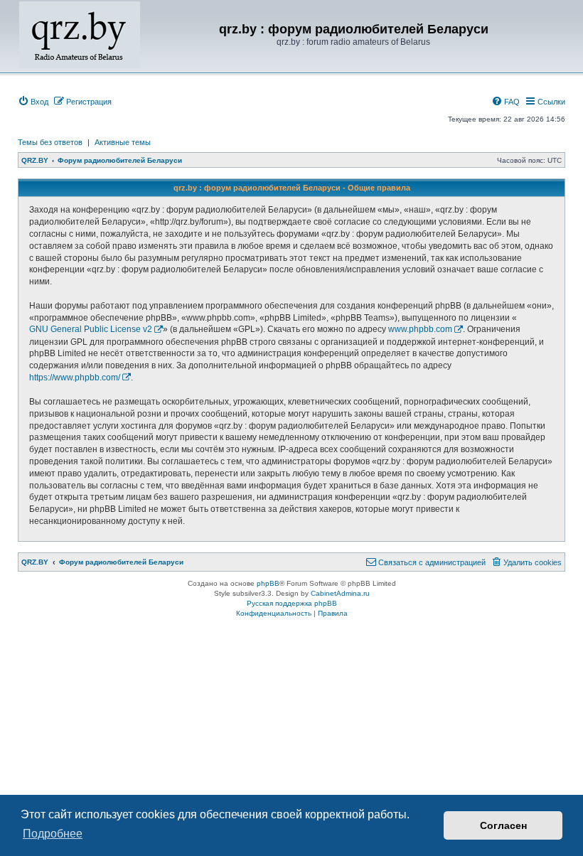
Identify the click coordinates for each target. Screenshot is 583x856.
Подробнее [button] (52, 834)
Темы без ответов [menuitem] (50, 142)
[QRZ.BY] (79, 35)
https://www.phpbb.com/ (74, 377)
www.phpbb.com (420, 329)
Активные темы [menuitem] (123, 142)
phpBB (268, 583)
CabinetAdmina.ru (340, 593)
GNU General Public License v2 (90, 329)
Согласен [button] (503, 825)
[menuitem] (33, 101)
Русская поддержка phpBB (292, 603)
